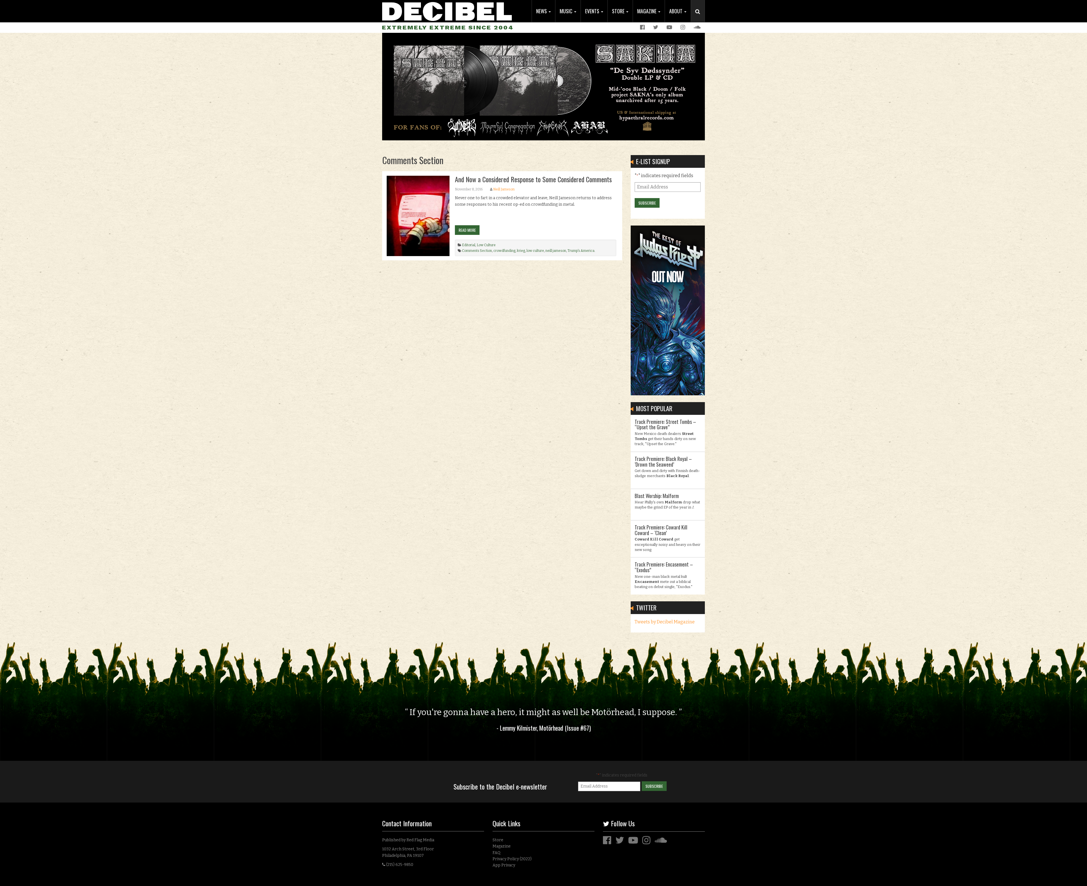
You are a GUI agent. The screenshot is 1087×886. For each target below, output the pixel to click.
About (676, 11)
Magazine (647, 11)
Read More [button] (467, 230)
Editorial (468, 245)
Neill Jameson (504, 189)
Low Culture (486, 245)
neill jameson (555, 251)
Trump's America (581, 251)
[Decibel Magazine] (447, 10)
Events (592, 11)
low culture (535, 251)
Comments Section (477, 251)
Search (700, 17)
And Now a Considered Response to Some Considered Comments (533, 179)
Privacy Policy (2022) (512, 859)
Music (567, 11)
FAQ (496, 852)
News (542, 11)
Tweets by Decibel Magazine (665, 622)
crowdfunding (504, 251)
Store (619, 11)
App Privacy (504, 865)
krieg (521, 251)
